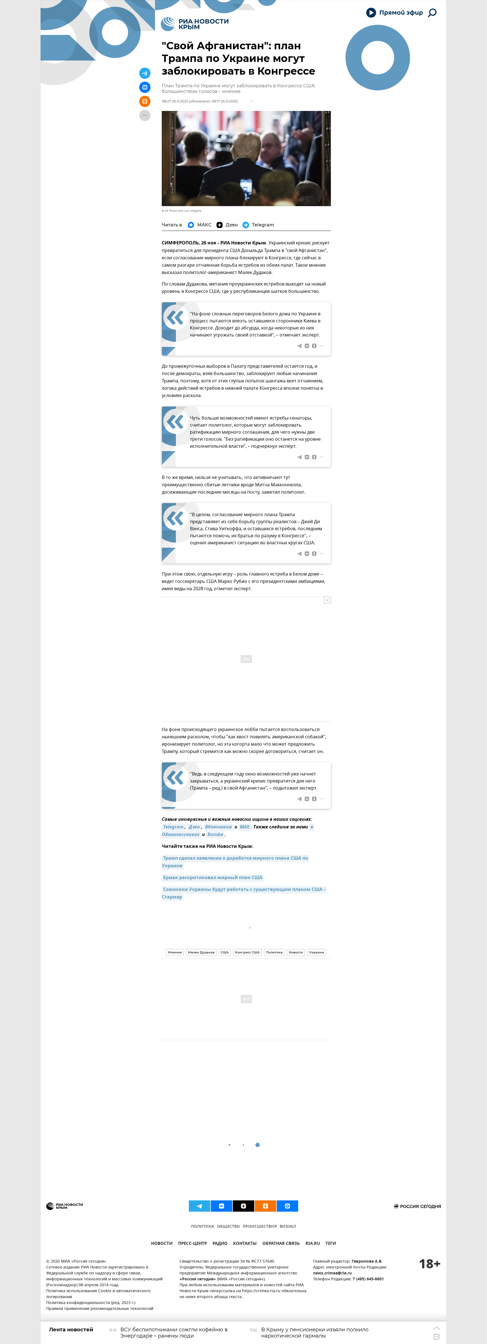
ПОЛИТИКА (202, 1226)
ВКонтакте (218, 827)
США (225, 952)
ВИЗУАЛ (288, 1226)
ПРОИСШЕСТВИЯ (260, 1226)
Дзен (194, 827)
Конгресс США (247, 952)
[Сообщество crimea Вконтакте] (221, 1206)
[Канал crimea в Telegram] (199, 1206)
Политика (274, 952)
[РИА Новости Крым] (194, 24)
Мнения (175, 952)
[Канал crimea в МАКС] (287, 1206)
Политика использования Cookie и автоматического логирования (98, 1294)
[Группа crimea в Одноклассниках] (265, 1206)
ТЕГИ (331, 1244)
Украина (316, 952)
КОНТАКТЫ (245, 1244)
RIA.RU (313, 1244)
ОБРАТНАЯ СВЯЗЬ (281, 1244)
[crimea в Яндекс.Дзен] (243, 1206)
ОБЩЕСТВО (228, 1226)
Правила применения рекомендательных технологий (99, 1309)
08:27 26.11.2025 (175, 101)
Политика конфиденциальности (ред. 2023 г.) (90, 1303)
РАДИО (219, 1244)
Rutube (215, 835)
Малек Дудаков (201, 952)
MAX (244, 827)
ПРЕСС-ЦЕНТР (192, 1244)
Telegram (173, 827)
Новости (296, 952)
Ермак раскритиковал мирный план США (212, 878)
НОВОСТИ (161, 1244)
